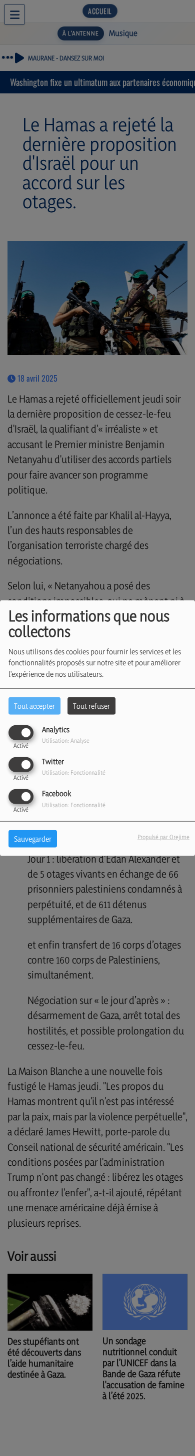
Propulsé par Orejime (164, 837)
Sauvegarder (33, 839)
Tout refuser (91, 705)
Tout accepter (34, 705)
